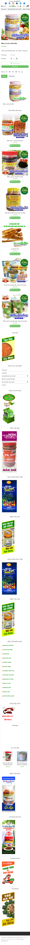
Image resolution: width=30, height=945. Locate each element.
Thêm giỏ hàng (15, 63)
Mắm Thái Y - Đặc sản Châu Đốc (15, 140)
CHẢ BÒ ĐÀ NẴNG (8, 649)
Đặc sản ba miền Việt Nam (8, 379)
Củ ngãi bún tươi (15, 248)
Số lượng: (3, 58)
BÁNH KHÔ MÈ (7, 687)
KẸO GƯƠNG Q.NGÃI (8, 696)
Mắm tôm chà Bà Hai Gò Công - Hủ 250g (15, 212)
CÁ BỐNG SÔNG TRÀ (8, 670)
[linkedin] (21, 3)
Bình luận (12, 76)
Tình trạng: (4, 55)
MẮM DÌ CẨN (6, 691)
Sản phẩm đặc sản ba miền (14, 9)
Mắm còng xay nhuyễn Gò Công (15, 176)
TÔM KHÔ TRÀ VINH (8, 675)
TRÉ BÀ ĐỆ (6, 653)
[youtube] (13, 3)
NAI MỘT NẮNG (7, 662)
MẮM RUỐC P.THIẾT (8, 679)
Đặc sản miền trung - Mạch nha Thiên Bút (22, 763)
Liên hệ (15, 66)
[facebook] (6, 3)
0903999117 (18, 1)
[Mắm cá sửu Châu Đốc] (15, 6)
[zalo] (24, 3)
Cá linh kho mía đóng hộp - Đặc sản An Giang (15, 285)
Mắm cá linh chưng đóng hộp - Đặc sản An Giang (15, 321)
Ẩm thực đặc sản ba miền (8, 382)
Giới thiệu (4, 373)
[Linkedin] (13, 72)
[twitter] (9, 3)
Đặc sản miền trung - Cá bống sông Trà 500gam (8, 763)
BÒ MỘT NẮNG (7, 666)
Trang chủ (3, 9)
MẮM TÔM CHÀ (7, 658)
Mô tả (4, 76)
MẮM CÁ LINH (6, 683)
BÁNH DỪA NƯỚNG (8, 645)
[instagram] (17, 3)
